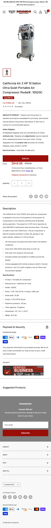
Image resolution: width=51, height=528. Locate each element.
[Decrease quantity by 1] (14, 183)
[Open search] (35, 12)
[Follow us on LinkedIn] (30, 497)
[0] (46, 12)
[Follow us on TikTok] (25, 497)
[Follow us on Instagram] (10, 497)
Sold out (25, 158)
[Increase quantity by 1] (29, 183)
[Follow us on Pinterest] (15, 497)
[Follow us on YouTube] (20, 497)
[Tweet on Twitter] (41, 196)
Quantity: (6, 183)
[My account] (40, 12)
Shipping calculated (19, 175)
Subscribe (25, 433)
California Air (8, 103)
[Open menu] (4, 12)
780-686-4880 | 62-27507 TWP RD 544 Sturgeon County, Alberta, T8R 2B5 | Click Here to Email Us (25, 3)
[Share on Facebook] (31, 196)
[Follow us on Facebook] (5, 497)
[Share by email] (46, 196)
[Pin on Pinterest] (36, 196)
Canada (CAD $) (9, 484)
